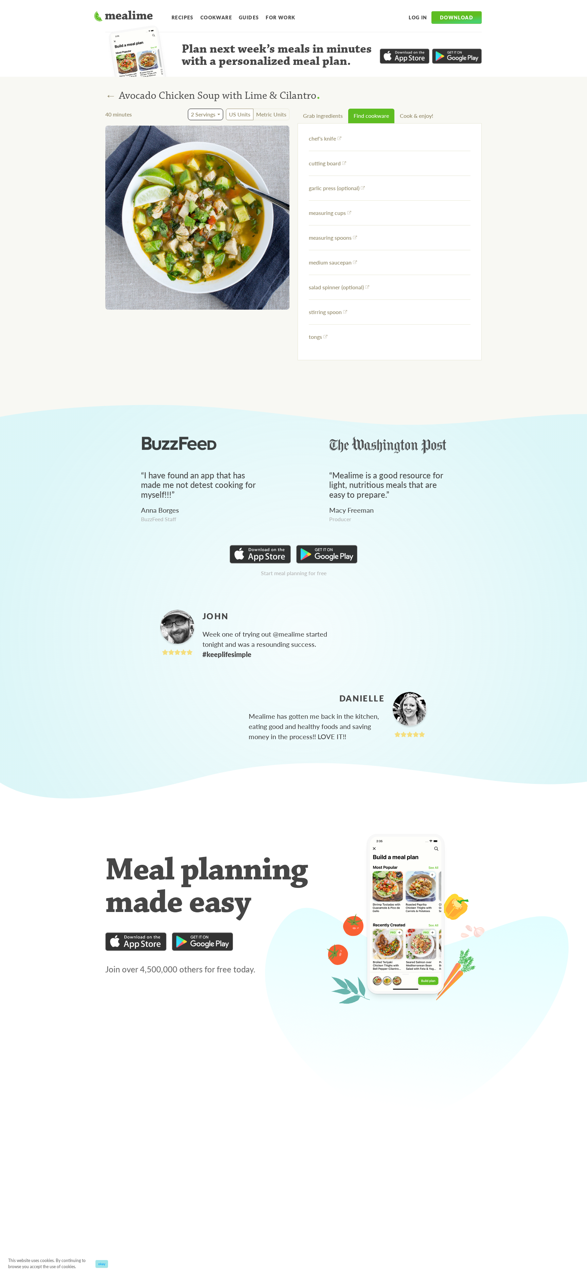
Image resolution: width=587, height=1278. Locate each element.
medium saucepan (330, 262)
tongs (315, 337)
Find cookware (371, 116)
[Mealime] (123, 17)
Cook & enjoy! (416, 116)
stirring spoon (325, 312)
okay (101, 1263)
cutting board (325, 163)
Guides (249, 17)
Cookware (216, 17)
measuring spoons (330, 237)
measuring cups (327, 213)
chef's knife (322, 138)
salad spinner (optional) (336, 287)
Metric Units (271, 114)
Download (456, 17)
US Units (239, 114)
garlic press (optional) (334, 188)
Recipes (183, 17)
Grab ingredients (323, 116)
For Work (280, 17)
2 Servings (203, 114)
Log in (418, 17)
